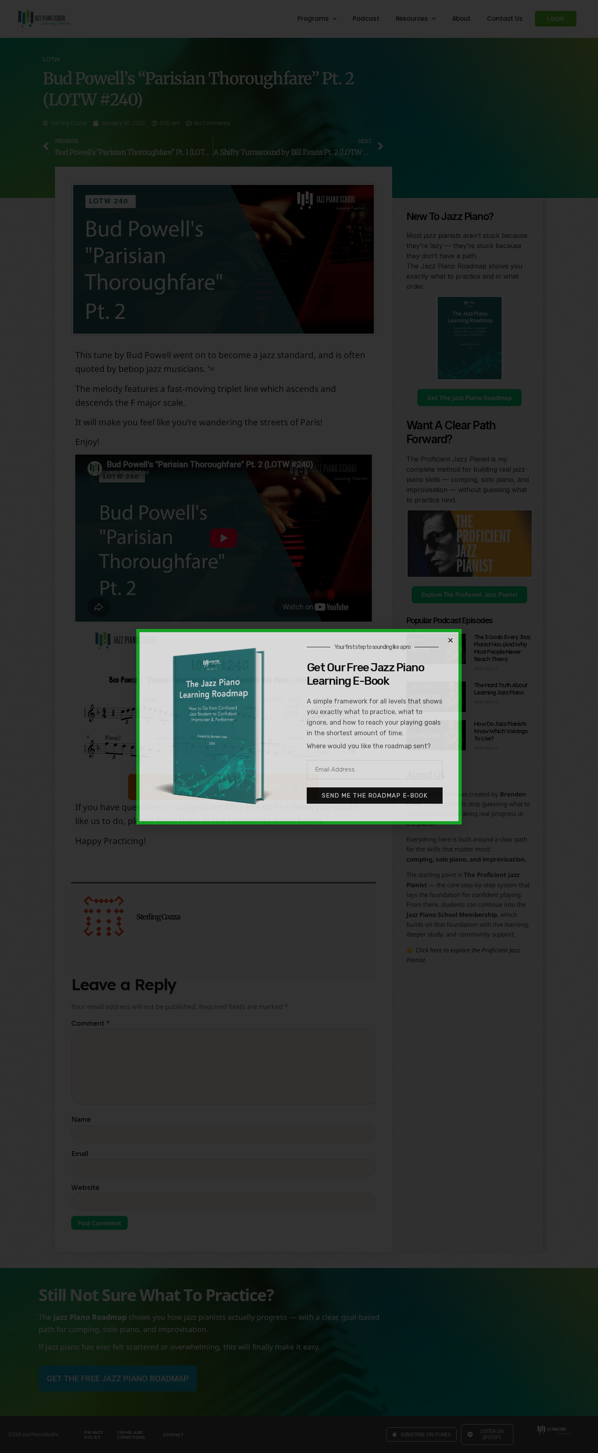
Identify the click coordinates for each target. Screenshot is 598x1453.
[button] (450, 640)
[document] (299, 726)
